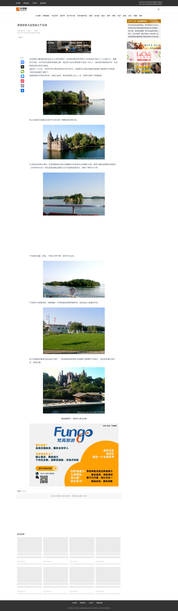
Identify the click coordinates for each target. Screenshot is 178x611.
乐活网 (18, 3)
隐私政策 (43, 3)
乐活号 (35, 3)
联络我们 (26, 3)
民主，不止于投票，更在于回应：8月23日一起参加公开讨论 (143, 34)
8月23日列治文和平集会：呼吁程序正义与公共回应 (143, 25)
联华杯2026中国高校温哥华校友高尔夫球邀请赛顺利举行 (143, 28)
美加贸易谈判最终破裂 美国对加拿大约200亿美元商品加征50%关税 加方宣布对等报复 (143, 37)
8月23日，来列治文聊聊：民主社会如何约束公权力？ (143, 31)
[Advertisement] (73, 233)
